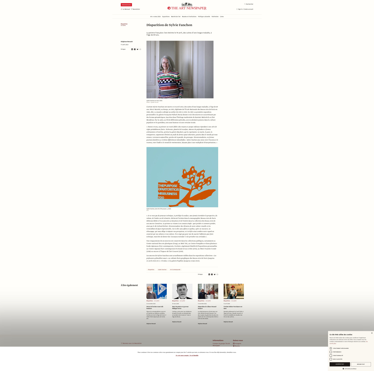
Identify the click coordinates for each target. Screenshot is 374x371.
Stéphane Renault (127, 42)
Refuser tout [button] (361, 364)
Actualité (123, 25)
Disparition (124, 24)
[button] (350, 369)
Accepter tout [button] (340, 364)
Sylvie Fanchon (162, 270)
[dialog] (351, 351)
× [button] (372, 333)
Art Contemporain (175, 270)
